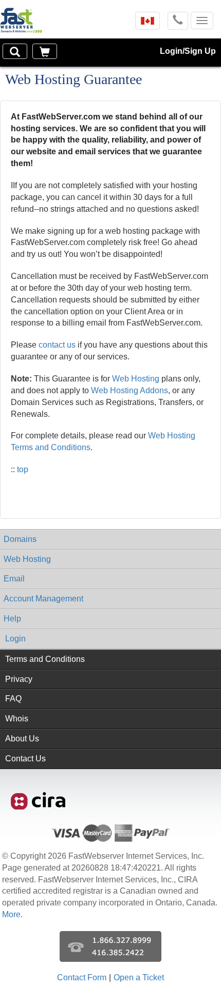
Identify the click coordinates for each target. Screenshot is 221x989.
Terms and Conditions (45, 659)
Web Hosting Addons (129, 390)
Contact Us (25, 758)
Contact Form (81, 977)
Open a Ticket (139, 977)
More (11, 914)
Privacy (18, 679)
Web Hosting (135, 378)
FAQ (13, 698)
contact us (57, 344)
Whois (16, 718)
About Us (22, 738)
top (22, 469)
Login (15, 638)
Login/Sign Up (188, 51)
